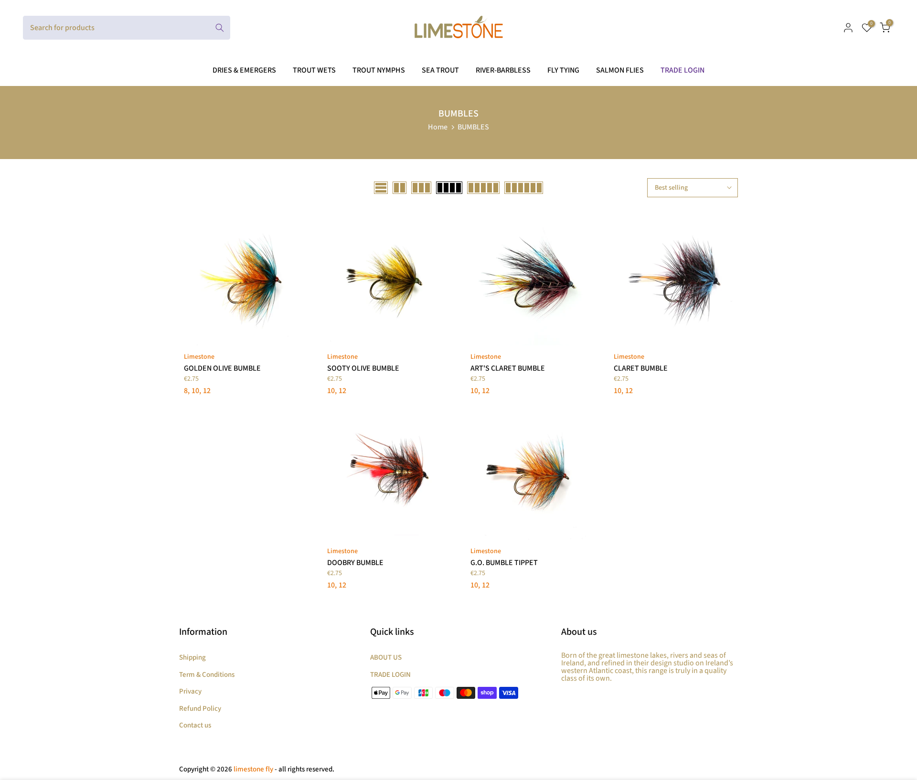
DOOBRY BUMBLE (355, 562)
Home (438, 127)
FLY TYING (563, 70)
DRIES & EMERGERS (244, 70)
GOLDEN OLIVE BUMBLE (222, 368)
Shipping (192, 657)
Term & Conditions (207, 675)
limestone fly (253, 769)
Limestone (199, 357)
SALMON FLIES (620, 70)
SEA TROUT (440, 70)
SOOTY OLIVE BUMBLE (363, 368)
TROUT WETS (314, 70)
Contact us (195, 725)
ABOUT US (386, 657)
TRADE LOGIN (682, 70)
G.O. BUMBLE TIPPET (504, 562)
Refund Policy (200, 709)
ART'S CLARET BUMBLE (507, 368)
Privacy (190, 691)
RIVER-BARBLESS (503, 70)
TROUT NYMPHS (378, 70)
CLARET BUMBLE (641, 368)
